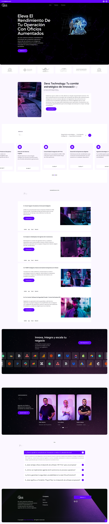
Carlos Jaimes (58, 422)
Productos (63, 5)
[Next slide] (89, 135)
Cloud (32, 229)
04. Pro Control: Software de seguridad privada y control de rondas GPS (41, 297)
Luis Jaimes (39, 422)
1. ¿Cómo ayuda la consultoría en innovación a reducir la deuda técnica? (48, 452)
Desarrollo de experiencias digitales (27, 151)
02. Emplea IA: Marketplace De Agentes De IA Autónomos (38, 236)
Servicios (56, 5)
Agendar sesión (23, 412)
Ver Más (28, 166)
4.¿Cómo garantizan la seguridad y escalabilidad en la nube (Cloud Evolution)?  (51, 475)
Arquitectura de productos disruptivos (80, 151)
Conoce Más (50, 109)
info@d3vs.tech (7, 1)
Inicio (50, 5)
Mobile (25, 229)
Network (36, 229)
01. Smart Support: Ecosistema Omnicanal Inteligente (37, 206)
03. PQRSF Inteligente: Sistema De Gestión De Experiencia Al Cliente (40, 267)
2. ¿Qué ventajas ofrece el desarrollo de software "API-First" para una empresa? (50, 465)
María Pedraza (77, 422)
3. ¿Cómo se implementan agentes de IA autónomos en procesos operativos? (50, 470)
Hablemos (22, 50)
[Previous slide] (85, 135)
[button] (62, 427)
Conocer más (28, 218)
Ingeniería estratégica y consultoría (53, 151)
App (29, 229)
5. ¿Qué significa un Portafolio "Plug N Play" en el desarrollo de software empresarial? (53, 480)
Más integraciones (84, 342)
